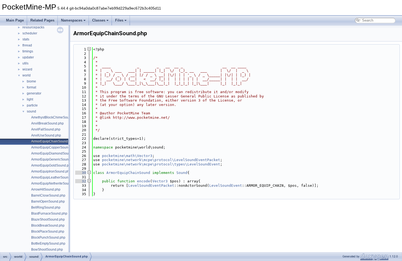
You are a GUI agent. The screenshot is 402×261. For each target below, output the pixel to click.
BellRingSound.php (45, 207)
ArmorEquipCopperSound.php (54, 147)
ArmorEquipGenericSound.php (54, 159)
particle (32, 105)
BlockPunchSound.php (48, 237)
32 (80, 181)
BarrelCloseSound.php (48, 195)
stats (25, 39)
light (30, 99)
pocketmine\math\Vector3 (127, 156)
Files (119, 20)
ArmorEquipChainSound (128, 173)
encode (143, 181)
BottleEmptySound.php (48, 243)
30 (80, 173)
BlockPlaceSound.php (47, 231)
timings (27, 51)
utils (25, 63)
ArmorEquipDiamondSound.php (55, 153)
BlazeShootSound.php (48, 219)
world (26, 75)
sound (31, 111)
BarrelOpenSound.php (48, 201)
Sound (181, 173)
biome (31, 81)
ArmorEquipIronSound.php (51, 171)
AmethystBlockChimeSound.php (55, 117)
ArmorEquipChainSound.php (52, 141)
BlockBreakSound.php (48, 225)
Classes (98, 20)
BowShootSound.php (47, 249)
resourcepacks (33, 27)
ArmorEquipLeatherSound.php (54, 177)
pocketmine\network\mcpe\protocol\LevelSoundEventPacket (161, 160)
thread (27, 45)
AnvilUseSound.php (46, 135)
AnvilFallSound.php (45, 129)
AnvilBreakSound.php (47, 123)
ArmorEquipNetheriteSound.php (55, 183)
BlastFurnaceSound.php (49, 213)
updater (28, 57)
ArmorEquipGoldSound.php (51, 165)
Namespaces (71, 20)
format (31, 87)
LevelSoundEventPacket (151, 185)
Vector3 (160, 181)
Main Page (15, 20)
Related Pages (42, 20)
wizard (27, 69)
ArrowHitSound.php (45, 189)
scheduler (29, 33)
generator (34, 93)
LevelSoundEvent (225, 185)
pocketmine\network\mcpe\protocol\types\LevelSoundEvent (161, 164)
